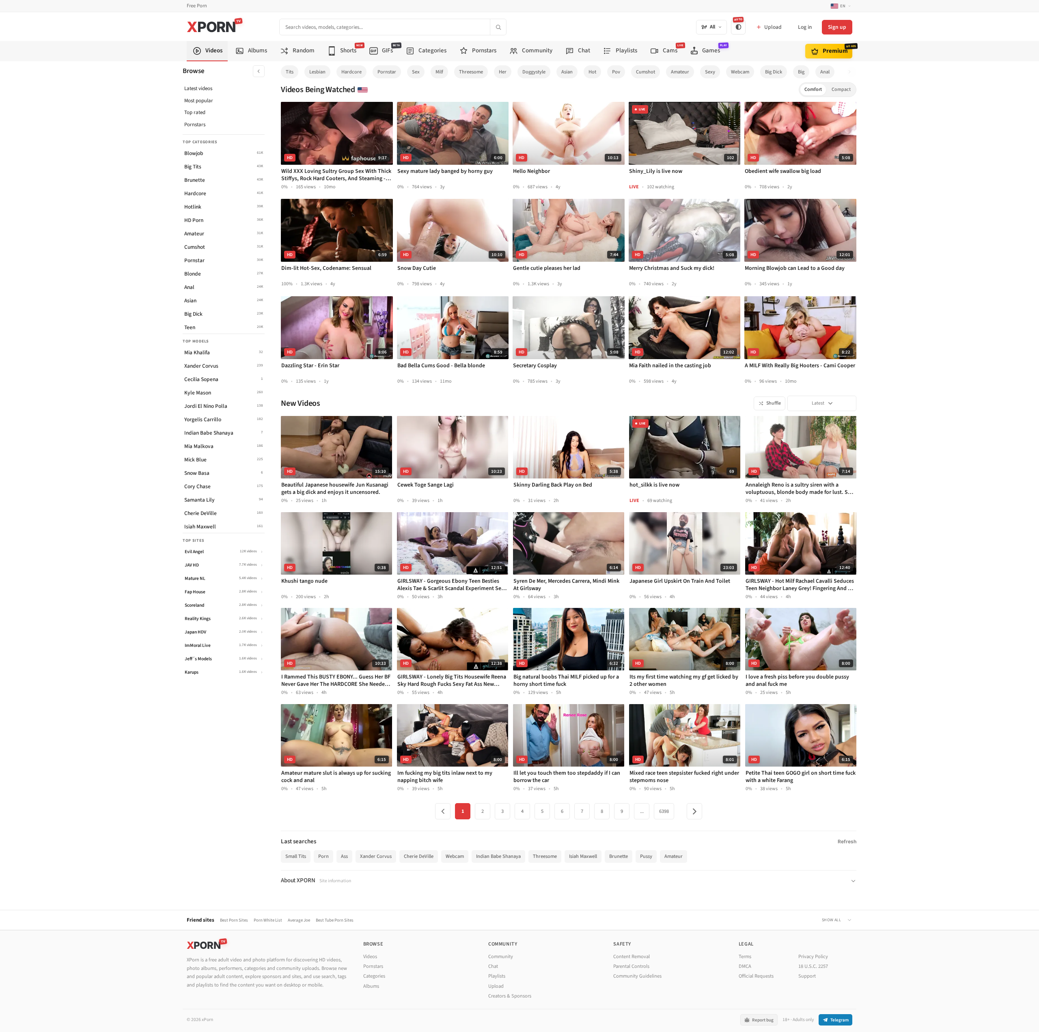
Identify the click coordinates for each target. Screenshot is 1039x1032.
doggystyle (533, 71)
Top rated (194, 112)
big (801, 71)
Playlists (496, 976)
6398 (664, 811)
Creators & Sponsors (509, 996)
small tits (295, 856)
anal (825, 71)
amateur (680, 71)
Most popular (198, 100)
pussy (646, 856)
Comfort (813, 89)
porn (323, 856)
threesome (471, 71)
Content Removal (631, 956)
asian (567, 71)
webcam (740, 71)
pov (616, 71)
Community (500, 956)
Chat (493, 966)
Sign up (837, 27)
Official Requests (756, 976)
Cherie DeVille (418, 856)
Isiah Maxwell (583, 856)
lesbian (317, 71)
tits (289, 71)
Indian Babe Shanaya (498, 856)
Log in (805, 27)
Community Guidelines (637, 976)
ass (344, 856)
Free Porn (197, 6)
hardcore (351, 71)
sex (416, 71)
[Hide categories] (259, 71)
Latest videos (198, 88)
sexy (710, 71)
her (503, 71)
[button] (852, 72)
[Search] (498, 27)
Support (807, 976)
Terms (745, 956)
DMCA (745, 966)
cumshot (645, 71)
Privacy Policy (813, 956)
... (642, 811)
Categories (374, 976)
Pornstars (194, 124)
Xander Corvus (376, 856)
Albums (371, 986)
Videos (370, 956)
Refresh (847, 841)
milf (439, 71)
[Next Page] (694, 811)
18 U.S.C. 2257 (813, 966)
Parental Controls (631, 966)
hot (592, 71)
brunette (618, 856)
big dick (773, 71)
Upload (496, 986)
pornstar (386, 71)
